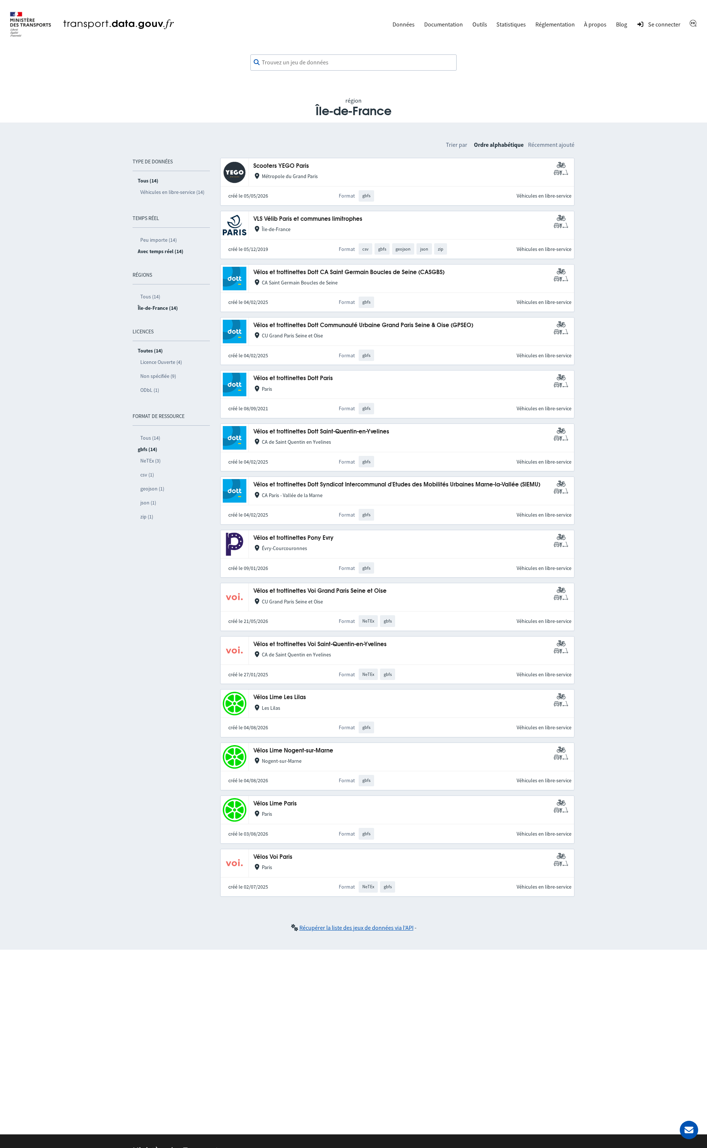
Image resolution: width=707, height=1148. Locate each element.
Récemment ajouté (551, 144)
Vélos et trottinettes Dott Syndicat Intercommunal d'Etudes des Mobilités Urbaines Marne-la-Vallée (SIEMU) (396, 485)
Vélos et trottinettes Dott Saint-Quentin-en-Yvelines (321, 432)
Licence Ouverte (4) (161, 362)
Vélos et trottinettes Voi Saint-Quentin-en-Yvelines (320, 644)
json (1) (148, 502)
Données (404, 24)
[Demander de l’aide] (689, 1130)
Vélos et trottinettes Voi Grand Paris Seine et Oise (320, 591)
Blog (621, 24)
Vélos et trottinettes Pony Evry (293, 538)
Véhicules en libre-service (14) (172, 192)
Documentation (443, 24)
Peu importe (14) (158, 240)
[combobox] (353, 62)
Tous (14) (150, 296)
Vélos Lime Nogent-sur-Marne (293, 751)
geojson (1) (152, 488)
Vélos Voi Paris (272, 857)
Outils (479, 24)
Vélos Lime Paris (275, 804)
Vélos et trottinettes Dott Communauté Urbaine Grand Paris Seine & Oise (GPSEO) (363, 325)
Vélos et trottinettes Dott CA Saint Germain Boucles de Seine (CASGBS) (348, 272)
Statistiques (511, 24)
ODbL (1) (149, 390)
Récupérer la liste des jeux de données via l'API (356, 927)
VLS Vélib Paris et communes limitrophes (307, 219)
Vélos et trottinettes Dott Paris (293, 378)
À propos (595, 24)
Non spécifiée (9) (158, 376)
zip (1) (146, 516)
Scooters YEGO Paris (281, 166)
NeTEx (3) (150, 460)
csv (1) (147, 474)
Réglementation (555, 24)
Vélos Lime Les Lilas (279, 697)
